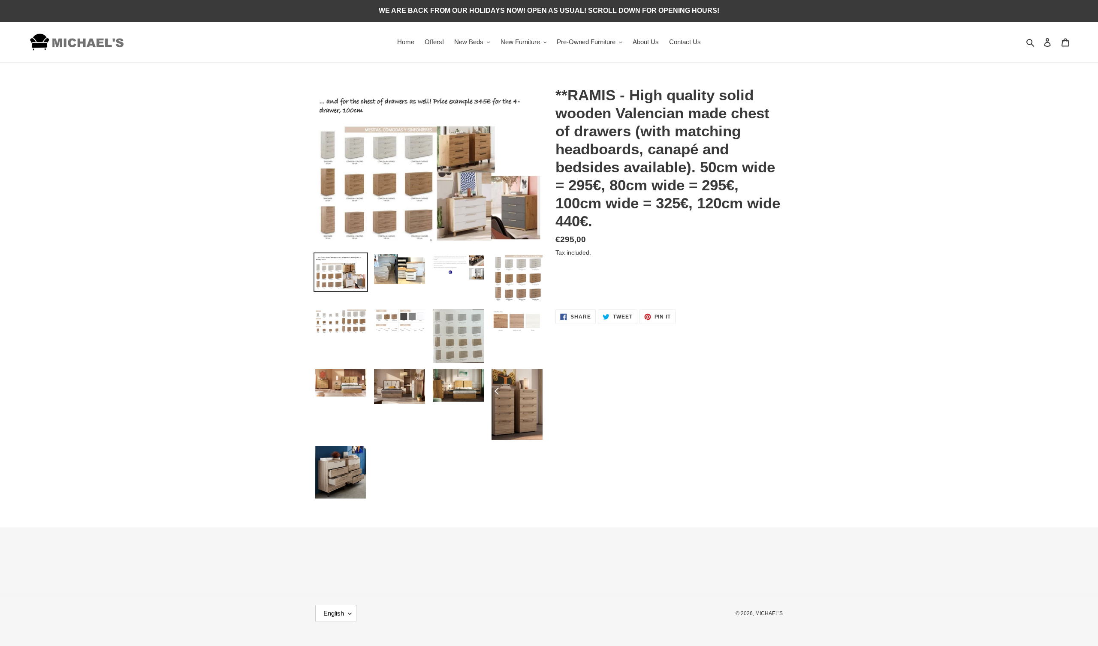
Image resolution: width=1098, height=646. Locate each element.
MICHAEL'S (769, 613)
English (333, 613)
